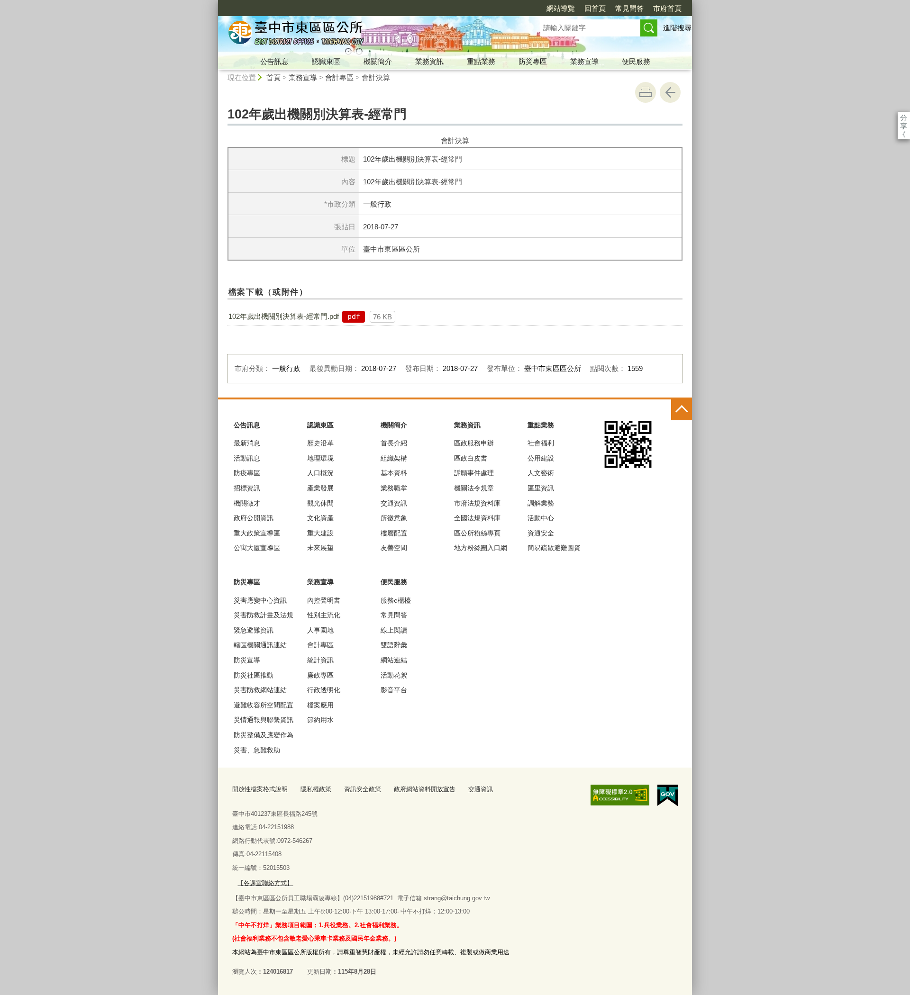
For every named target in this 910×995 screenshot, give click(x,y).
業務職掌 (394, 488)
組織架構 (394, 458)
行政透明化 (323, 690)
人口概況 (320, 473)
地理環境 (320, 458)
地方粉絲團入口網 (480, 548)
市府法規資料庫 (477, 503)
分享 (903, 117)
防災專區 (533, 61)
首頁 (273, 77)
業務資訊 (429, 61)
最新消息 (247, 443)
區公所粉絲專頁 (477, 533)
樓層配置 (394, 533)
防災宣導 (247, 660)
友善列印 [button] (645, 92)
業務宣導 (584, 61)
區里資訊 (541, 488)
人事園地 (320, 630)
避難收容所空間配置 (263, 705)
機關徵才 (247, 503)
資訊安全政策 (362, 789)
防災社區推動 (253, 675)
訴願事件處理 (474, 473)
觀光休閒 (320, 503)
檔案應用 (320, 705)
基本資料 (394, 473)
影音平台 (394, 690)
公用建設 (541, 458)
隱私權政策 (315, 789)
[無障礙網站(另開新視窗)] (620, 795)
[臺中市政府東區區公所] (368, 35)
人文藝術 (541, 473)
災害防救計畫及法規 (263, 615)
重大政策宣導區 (257, 533)
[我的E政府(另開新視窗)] (667, 795)
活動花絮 (394, 675)
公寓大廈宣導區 (257, 548)
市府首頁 (667, 8)
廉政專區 (320, 675)
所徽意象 (394, 518)
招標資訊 (247, 488)
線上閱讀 (394, 630)
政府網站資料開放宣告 (424, 789)
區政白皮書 (470, 458)
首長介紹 (394, 443)
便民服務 (636, 61)
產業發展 (320, 488)
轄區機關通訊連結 (260, 645)
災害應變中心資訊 (260, 600)
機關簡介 (378, 61)
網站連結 (394, 660)
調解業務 (541, 503)
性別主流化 (323, 615)
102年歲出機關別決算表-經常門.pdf (283, 316)
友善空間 (394, 548)
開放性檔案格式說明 (260, 789)
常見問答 (629, 8)
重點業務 (481, 61)
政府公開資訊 (253, 518)
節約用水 (320, 720)
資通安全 (541, 533)
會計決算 (376, 77)
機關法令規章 (474, 488)
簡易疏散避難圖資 (554, 548)
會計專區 (339, 77)
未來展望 (320, 548)
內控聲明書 (323, 600)
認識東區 (326, 61)
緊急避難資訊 (253, 630)
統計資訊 (320, 660)
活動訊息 (247, 458)
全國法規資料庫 (477, 518)
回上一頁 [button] (670, 92)
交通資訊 (394, 503)
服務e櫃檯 (396, 600)
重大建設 (320, 533)
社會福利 (541, 443)
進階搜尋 (677, 28)
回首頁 (595, 8)
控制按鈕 (681, 409)
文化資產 (320, 518)
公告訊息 (274, 61)
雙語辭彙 (394, 645)
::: (214, 4)
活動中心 (541, 518)
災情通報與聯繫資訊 (263, 720)
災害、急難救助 (257, 750)
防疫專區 (247, 473)
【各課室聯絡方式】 (265, 882)
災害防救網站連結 (260, 690)
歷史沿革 (320, 443)
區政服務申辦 (474, 443)
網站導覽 (560, 8)
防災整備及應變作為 (263, 735)
